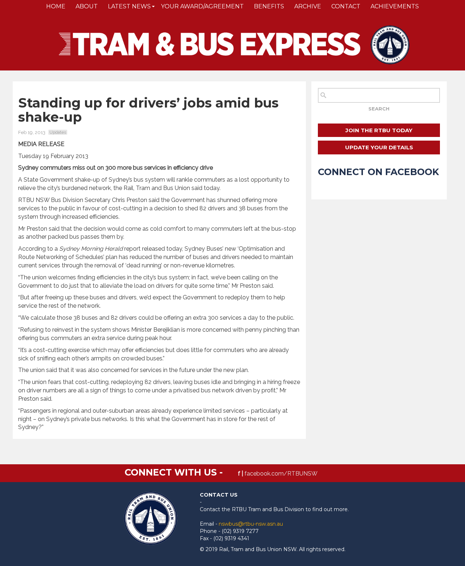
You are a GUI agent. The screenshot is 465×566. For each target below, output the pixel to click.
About (87, 6)
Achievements (395, 6)
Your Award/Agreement (202, 6)
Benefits (269, 6)
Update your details (379, 147)
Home (55, 6)
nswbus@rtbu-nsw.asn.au (251, 524)
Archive (307, 6)
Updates (57, 132)
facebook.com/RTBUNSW (281, 473)
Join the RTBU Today (378, 130)
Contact (345, 6)
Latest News (129, 6)
